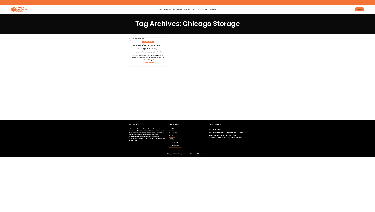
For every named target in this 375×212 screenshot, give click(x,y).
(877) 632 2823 (214, 129)
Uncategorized (148, 41)
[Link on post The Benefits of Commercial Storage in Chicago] (148, 39)
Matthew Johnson (149, 52)
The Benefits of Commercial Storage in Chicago (148, 47)
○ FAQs (171, 139)
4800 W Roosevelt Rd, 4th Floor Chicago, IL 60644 (226, 132)
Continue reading (148, 63)
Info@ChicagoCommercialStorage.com (222, 135)
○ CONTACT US (174, 142)
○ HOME (171, 129)
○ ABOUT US (173, 132)
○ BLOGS (172, 135)
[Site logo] (19, 9)
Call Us (359, 9)
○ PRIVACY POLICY (175, 146)
